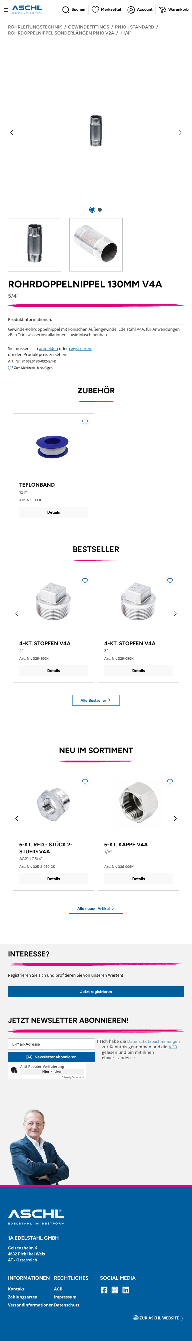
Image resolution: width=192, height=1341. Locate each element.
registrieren (80, 348)
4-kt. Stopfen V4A (44, 643)
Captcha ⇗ (73, 1077)
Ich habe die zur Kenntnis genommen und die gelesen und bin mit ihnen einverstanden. (141, 1050)
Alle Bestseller (93, 700)
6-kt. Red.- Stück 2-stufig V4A (45, 848)
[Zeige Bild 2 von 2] (100, 210)
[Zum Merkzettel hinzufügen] (85, 422)
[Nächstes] (180, 132)
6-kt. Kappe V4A (126, 844)
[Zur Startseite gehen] (27, 10)
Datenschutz (67, 1305)
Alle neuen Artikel (94, 908)
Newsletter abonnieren (55, 1057)
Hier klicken (52, 1071)
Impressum (65, 1297)
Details (53, 512)
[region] (96, 162)
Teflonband (37, 485)
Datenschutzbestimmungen (153, 1041)
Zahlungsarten (23, 1297)
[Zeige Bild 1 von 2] (92, 210)
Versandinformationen (31, 1305)
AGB (172, 1047)
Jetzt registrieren (96, 991)
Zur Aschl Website (159, 1318)
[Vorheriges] (12, 132)
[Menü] (6, 10)
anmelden (48, 348)
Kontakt (16, 1289)
